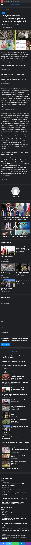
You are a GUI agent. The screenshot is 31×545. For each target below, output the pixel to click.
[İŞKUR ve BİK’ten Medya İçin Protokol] (6, 457)
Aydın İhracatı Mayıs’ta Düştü (19, 400)
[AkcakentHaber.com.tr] (15, 4)
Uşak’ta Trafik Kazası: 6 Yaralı (22, 280)
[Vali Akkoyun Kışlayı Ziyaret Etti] (8, 283)
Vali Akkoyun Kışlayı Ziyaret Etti (6, 289)
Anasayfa (4, 9)
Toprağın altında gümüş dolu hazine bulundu (14, 371)
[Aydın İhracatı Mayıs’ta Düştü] (6, 402)
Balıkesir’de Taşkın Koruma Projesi (11, 468)
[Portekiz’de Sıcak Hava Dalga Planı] (23, 267)
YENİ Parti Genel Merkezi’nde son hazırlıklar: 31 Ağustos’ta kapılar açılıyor (23, 249)
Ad (2, 321)
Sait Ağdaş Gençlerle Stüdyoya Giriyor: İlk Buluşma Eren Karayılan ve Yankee (19, 376)
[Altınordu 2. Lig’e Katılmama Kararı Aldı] (6, 421)
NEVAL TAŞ (6, 24)
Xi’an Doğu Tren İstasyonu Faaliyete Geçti (6, 274)
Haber (9, 9)
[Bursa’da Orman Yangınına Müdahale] (6, 464)
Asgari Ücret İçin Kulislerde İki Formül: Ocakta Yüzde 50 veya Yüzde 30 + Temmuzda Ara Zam (19, 449)
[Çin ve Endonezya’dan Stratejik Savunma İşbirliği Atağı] (8, 250)
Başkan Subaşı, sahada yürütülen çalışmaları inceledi (16, 1)
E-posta (3, 327)
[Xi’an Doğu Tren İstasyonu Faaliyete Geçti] (8, 267)
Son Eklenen (15, 351)
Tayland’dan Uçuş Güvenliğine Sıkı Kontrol (12, 74)
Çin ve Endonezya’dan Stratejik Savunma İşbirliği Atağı (7, 258)
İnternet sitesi (4, 332)
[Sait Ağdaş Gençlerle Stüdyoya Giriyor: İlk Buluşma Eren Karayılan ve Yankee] (6, 377)
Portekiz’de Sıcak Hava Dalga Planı (22, 273)
